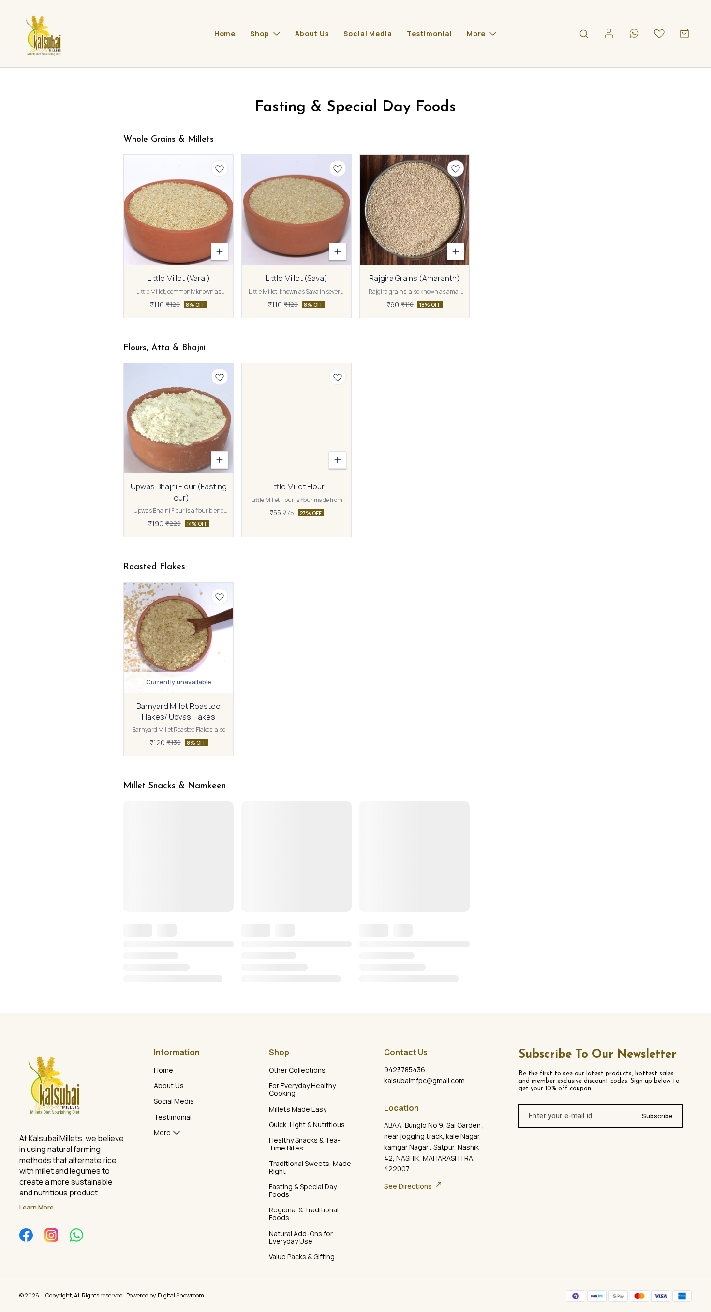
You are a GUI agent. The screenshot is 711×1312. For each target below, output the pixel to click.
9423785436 (404, 1069)
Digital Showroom (181, 1295)
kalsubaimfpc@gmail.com (424, 1080)
